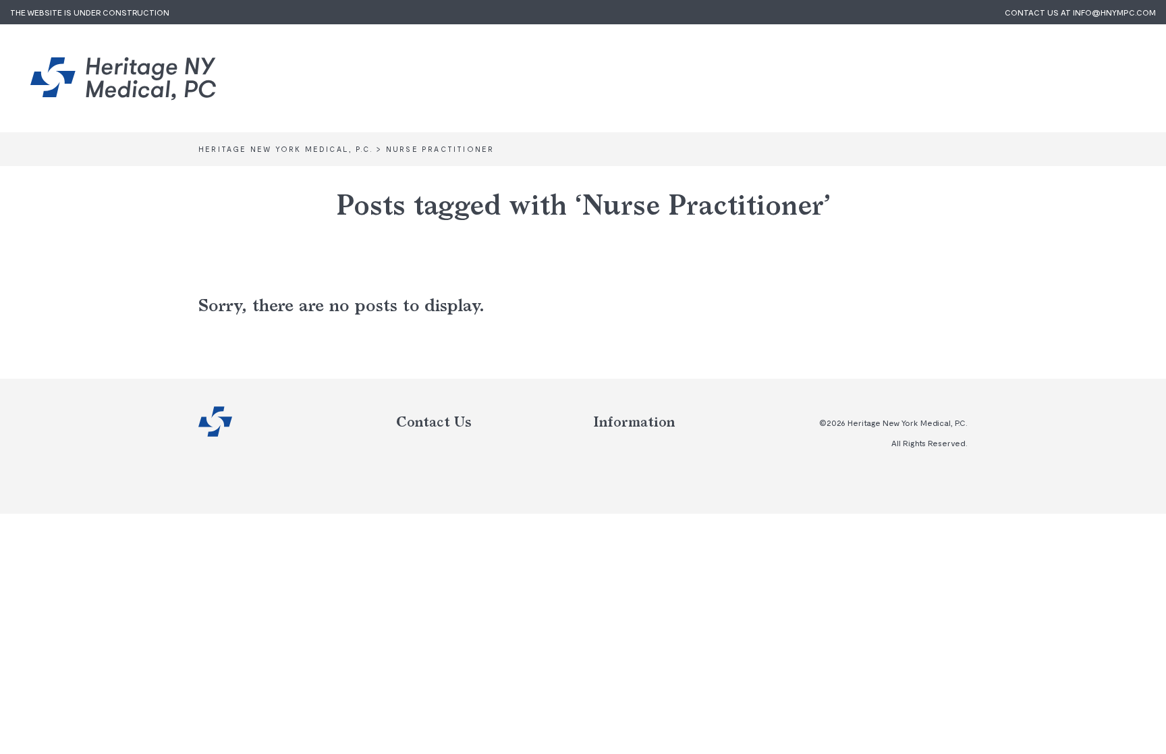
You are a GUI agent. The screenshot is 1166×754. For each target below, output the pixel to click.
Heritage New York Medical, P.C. (215, 421)
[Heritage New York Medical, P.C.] (123, 78)
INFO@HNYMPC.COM (1114, 12)
